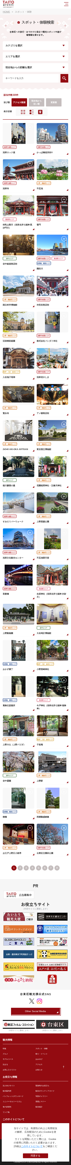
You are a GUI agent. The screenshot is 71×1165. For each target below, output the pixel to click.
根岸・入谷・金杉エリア (11, 372)
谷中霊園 (7, 781)
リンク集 (6, 1112)
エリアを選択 (13, 56)
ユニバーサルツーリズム (12, 1101)
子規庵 (40, 744)
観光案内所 (7, 1091)
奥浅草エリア (9, 219)
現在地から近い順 (36, 102)
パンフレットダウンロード (13, 1096)
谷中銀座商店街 (10, 264)
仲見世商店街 (43, 305)
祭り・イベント (42, 1054)
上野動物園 (8, 633)
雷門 (39, 225)
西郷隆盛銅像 (43, 817)
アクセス (39, 1064)
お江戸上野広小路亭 (12, 853)
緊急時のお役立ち (42, 1086)
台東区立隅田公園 (45, 853)
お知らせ (39, 1070)
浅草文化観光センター (13, 558)
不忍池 (40, 188)
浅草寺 (6, 188)
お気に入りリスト (10, 1070)
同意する (35, 1155)
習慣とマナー (41, 1101)
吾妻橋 (6, 594)
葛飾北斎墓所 (9, 705)
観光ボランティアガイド (45, 1091)
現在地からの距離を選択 (19, 67)
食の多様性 (7, 1107)
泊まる (5, 1064)
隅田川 (40, 268)
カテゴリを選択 (14, 45)
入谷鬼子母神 (9, 377)
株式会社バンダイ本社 (47, 341)
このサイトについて (32, 1146)
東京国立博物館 (44, 449)
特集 (4, 1048)
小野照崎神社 (43, 669)
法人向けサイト (9, 1086)
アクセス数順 (19, 102)
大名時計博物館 (44, 633)
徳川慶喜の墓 (9, 485)
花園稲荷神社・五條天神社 (49, 485)
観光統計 (39, 1107)
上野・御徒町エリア (43, 183)
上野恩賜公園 (43, 521)
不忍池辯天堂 (43, 558)
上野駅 (40, 781)
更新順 (54, 102)
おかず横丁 (8, 669)
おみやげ (39, 1059)
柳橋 (5, 817)
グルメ (5, 1054)
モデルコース (8, 1059)
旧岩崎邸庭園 (9, 341)
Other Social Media (35, 1011)
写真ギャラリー (42, 1096)
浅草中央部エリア (10, 147)
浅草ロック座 (9, 152)
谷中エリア (9, 258)
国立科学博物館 (10, 305)
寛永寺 (6, 413)
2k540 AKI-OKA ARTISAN (15, 449)
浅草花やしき (43, 377)
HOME (6, 11)
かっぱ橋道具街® (45, 152)
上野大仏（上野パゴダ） (14, 744)
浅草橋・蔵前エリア (43, 263)
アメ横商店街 (43, 413)
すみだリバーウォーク (13, 521)
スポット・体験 (42, 1048)
